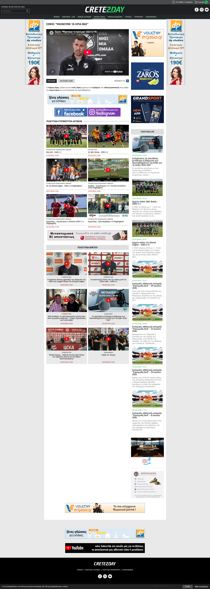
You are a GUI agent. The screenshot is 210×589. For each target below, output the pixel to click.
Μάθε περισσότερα (201, 586)
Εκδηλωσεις (108, 314)
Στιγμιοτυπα (50, 150)
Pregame (51, 81)
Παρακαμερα (108, 352)
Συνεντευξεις (66, 277)
